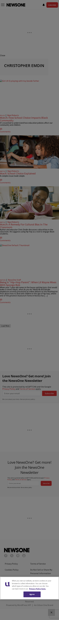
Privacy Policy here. (37, 589)
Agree (32, 594)
